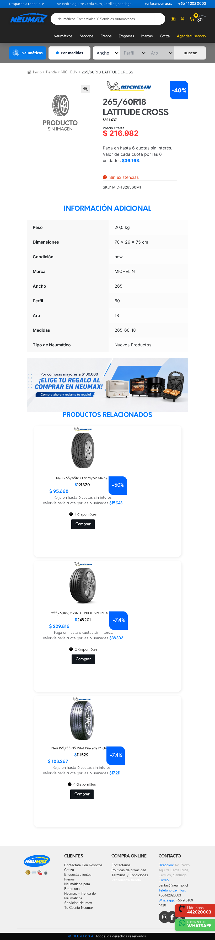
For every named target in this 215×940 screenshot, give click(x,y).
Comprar (83, 524)
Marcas (147, 36)
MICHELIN (69, 72)
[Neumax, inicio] (29, 18)
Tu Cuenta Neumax (79, 908)
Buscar (190, 52)
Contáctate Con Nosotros (83, 865)
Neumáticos (63, 36)
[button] (85, 89)
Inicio (37, 72)
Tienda (51, 72)
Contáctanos (121, 865)
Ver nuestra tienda (126, 880)
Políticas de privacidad (128, 870)
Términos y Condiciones (129, 875)
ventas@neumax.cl (158, 4)
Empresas (126, 36)
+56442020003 (170, 895)
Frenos (106, 36)
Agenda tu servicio (191, 36)
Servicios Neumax (78, 903)
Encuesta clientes (78, 875)
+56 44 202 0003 (192, 4)
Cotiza (165, 36)
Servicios (86, 36)
